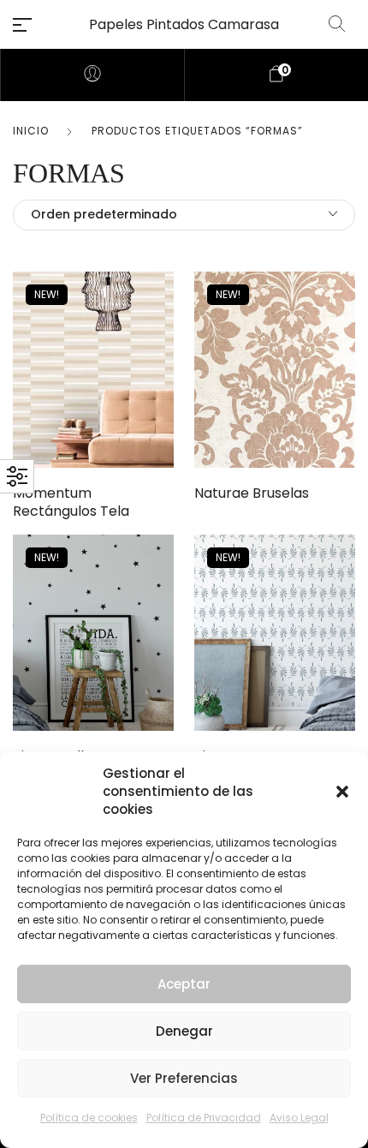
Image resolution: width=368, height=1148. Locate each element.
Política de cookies (89, 1117)
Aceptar (184, 984)
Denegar (184, 1031)
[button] (342, 791)
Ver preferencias (184, 1078)
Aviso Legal (299, 1117)
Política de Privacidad (203, 1117)
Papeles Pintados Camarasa (184, 24)
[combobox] (184, 215)
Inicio (31, 130)
